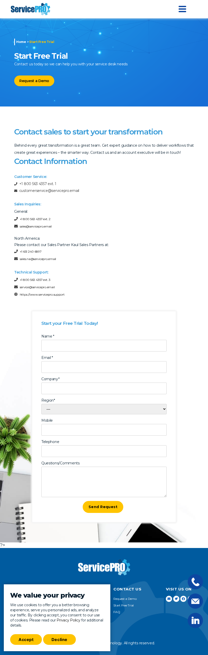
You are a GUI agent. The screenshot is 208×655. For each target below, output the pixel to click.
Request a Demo (34, 81)
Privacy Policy (68, 620)
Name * (47, 336)
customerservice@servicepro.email (49, 190)
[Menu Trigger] (182, 9)
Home (21, 42)
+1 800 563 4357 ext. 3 (35, 280)
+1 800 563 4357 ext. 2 (35, 219)
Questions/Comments (60, 463)
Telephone (50, 441)
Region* (48, 400)
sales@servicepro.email (36, 226)
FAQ (116, 612)
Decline (59, 639)
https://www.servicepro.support (42, 294)
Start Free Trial (123, 605)
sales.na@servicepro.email (38, 259)
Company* (50, 379)
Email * (47, 357)
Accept (26, 639)
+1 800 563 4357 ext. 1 (37, 183)
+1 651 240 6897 (31, 251)
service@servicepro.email (37, 287)
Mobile (47, 420)
